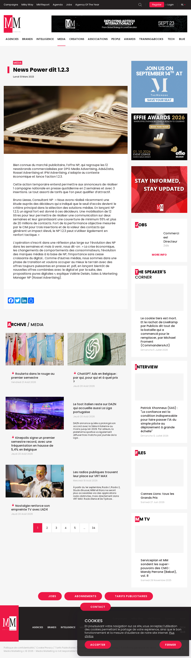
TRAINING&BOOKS (151, 39)
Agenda (58, 4)
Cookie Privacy (44, 647)
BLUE (182, 39)
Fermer (170, 645)
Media (61, 39)
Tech (171, 39)
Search (140, 4)
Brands (27, 39)
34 (93, 528)
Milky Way (27, 4)
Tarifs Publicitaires (131, 596)
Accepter (97, 645)
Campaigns (11, 4)
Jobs (69, 4)
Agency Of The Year (87, 4)
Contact (97, 607)
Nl (182, 4)
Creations (76, 39)
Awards (129, 39)
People (115, 39)
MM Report (43, 4)
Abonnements (85, 596)
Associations (98, 39)
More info (159, 255)
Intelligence (45, 39)
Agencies (12, 39)
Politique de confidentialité (19, 647)
